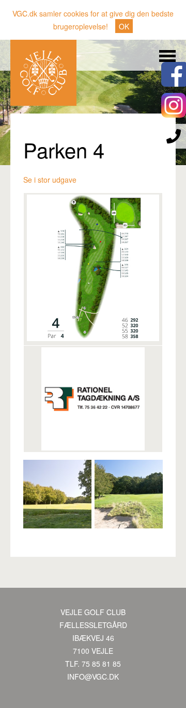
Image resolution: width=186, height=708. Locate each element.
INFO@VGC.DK (93, 676)
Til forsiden (43, 73)
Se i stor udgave (49, 179)
